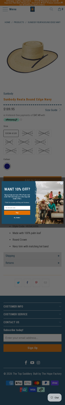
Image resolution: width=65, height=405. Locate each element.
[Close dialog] (61, 183)
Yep (17, 213)
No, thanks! (17, 217)
